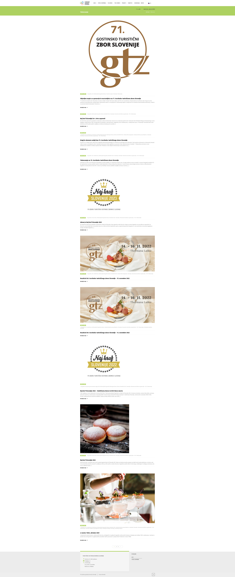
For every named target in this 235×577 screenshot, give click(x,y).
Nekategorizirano (110, 134)
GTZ (93, 93)
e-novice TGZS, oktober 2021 (89, 533)
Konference (94, 134)
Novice (104, 93)
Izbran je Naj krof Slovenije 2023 (91, 222)
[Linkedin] (138, 9)
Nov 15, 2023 (83, 132)
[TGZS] (85, 3)
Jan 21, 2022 (83, 455)
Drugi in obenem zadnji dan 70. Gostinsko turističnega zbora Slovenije (103, 140)
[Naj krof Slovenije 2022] (104, 428)
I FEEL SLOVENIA (135, 559)
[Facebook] (136, 9)
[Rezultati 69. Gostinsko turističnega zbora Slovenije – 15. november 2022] (117, 254)
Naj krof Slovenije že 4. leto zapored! (92, 118)
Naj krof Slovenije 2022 (88, 460)
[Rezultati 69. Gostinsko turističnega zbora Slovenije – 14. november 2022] (117, 305)
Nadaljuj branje (83, 107)
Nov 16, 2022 (83, 273)
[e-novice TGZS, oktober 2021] (117, 498)
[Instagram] (139, 9)
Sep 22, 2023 (83, 155)
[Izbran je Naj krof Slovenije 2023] (104, 195)
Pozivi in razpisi (109, 93)
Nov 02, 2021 (83, 525)
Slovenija (115, 93)
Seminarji (149, 134)
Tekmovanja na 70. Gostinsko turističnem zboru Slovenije (99, 160)
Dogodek (89, 93)
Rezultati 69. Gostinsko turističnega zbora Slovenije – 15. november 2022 (104, 278)
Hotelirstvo (89, 134)
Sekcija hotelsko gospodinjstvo (140, 134)
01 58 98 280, (87, 562)
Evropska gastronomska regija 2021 (92, 386)
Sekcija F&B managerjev (128, 134)
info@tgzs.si (87, 561)
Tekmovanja (119, 93)
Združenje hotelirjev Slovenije (109, 528)
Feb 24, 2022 (83, 384)
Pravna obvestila (102, 574)
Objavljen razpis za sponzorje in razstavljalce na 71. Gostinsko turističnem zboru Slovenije (110, 98)
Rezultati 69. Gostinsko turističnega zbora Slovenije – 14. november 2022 (105, 333)
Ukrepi (100, 528)
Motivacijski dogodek (98, 93)
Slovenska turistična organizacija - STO (122, 114)
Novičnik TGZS (107, 114)
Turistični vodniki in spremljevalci (92, 528)
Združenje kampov (118, 528)
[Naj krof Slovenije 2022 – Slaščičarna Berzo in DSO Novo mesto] (104, 361)
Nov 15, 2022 (83, 325)
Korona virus (94, 217)
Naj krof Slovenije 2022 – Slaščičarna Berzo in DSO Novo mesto (101, 391)
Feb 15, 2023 (83, 217)
